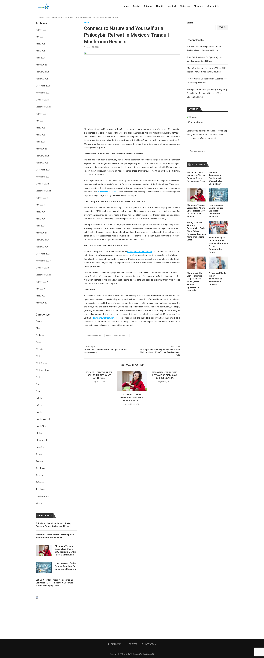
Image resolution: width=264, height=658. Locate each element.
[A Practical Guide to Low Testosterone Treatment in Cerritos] (218, 263)
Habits (39, 398)
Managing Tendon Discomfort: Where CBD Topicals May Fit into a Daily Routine (196, 211)
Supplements (41, 468)
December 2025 (43, 85)
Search (190, 22)
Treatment (40, 489)
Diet (38, 356)
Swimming (40, 482)
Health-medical (43, 419)
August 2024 (42, 197)
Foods (38, 391)
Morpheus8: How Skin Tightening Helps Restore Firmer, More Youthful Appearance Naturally (195, 282)
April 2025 (41, 141)
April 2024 (41, 225)
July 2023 (40, 288)
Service (39, 454)
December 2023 (43, 253)
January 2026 (42, 78)
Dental (136, 6)
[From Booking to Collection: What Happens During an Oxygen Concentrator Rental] (218, 227)
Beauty (39, 321)
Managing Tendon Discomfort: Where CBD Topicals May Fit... (132, 397)
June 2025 (40, 127)
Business (40, 335)
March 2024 (41, 232)
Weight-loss (41, 503)
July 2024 (40, 204)
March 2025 (41, 148)
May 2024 (40, 218)
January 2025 (42, 162)
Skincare (198, 6)
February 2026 (42, 71)
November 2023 (43, 260)
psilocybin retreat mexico (117, 335)
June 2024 (40, 211)
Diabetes (40, 349)
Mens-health (41, 440)
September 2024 (43, 190)
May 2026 (40, 50)
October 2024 (42, 183)
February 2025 (42, 155)
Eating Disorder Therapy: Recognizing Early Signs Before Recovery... (165, 375)
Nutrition (185, 6)
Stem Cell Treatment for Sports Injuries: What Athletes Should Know (216, 178)
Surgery (39, 475)
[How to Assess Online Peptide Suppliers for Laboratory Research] (218, 194)
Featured (40, 377)
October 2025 (42, 99)
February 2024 (42, 239)
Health (159, 6)
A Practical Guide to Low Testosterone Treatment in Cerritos (217, 279)
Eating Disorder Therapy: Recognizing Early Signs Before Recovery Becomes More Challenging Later (207, 93)
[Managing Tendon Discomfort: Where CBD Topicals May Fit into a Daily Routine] (132, 381)
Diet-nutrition (42, 370)
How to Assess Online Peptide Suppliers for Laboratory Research (216, 211)
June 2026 (40, 43)
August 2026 (42, 29)
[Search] (227, 6)
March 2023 (41, 302)
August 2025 (42, 113)
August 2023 (42, 281)
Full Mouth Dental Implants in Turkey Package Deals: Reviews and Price (196, 176)
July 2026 (40, 36)
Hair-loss (40, 405)
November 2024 (43, 176)
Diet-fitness (41, 363)
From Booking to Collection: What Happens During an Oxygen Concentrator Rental (218, 244)
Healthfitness (42, 426)
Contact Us (213, 6)
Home (126, 6)
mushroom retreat (94, 335)
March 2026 (41, 64)
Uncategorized (42, 496)
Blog (38, 328)
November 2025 (43, 92)
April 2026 (41, 57)
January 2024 (42, 246)
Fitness (148, 6)
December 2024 (43, 169)
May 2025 (40, 134)
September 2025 (43, 106)
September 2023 (43, 274)
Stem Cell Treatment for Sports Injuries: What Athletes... (99, 375)
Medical (171, 6)
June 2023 (40, 295)
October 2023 (42, 267)
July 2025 (40, 120)
